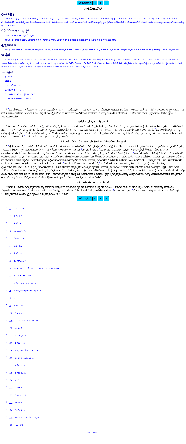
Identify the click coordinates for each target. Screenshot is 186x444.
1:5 (10, 261)
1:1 (10, 208)
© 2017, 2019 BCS (93, 432)
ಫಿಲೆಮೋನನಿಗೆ (84, 3)
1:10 (10, 313)
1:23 (10, 395)
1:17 (10, 365)
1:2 (10, 223)
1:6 (10, 268)
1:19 (10, 373)
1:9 (10, 306)
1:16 (10, 343)
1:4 (10, 246)
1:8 (10, 291)
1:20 (10, 380)
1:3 (10, 238)
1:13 (10, 335)
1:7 (10, 276)
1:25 (10, 425)
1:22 (10, 388)
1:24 (10, 410)
